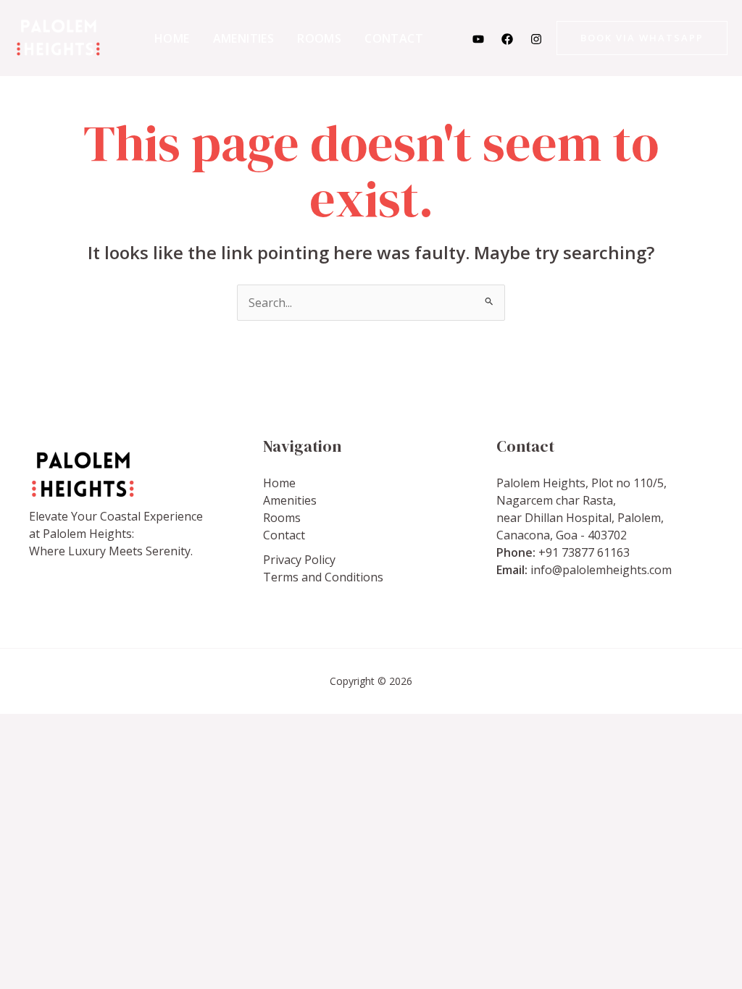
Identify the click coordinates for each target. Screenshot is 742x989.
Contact (393, 38)
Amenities (244, 38)
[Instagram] (536, 39)
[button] (642, 38)
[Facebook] (507, 39)
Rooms (319, 38)
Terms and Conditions (323, 577)
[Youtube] (478, 39)
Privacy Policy (299, 560)
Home (172, 38)
